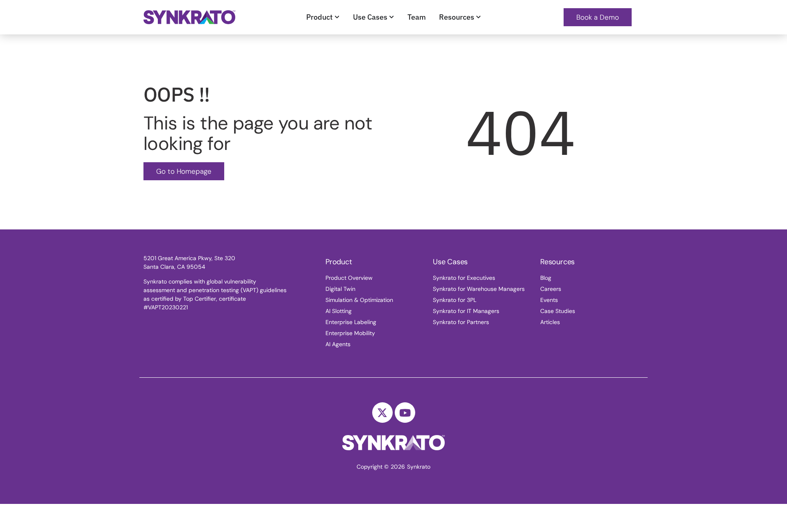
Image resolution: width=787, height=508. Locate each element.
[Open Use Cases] (391, 17)
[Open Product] (337, 17)
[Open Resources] (478, 17)
